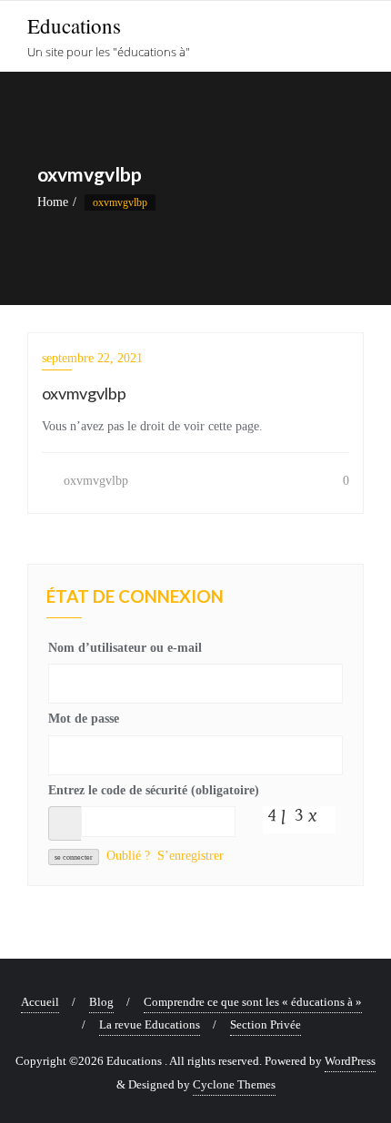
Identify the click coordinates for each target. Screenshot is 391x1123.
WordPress (350, 1061)
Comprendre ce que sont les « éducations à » (253, 1002)
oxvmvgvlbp (94, 481)
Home (52, 202)
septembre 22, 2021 (92, 358)
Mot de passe (83, 718)
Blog (101, 1002)
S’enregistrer (190, 855)
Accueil (40, 1002)
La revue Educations (149, 1024)
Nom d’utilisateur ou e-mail (125, 648)
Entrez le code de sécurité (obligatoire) (153, 790)
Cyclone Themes (234, 1084)
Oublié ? (128, 855)
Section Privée (265, 1024)
